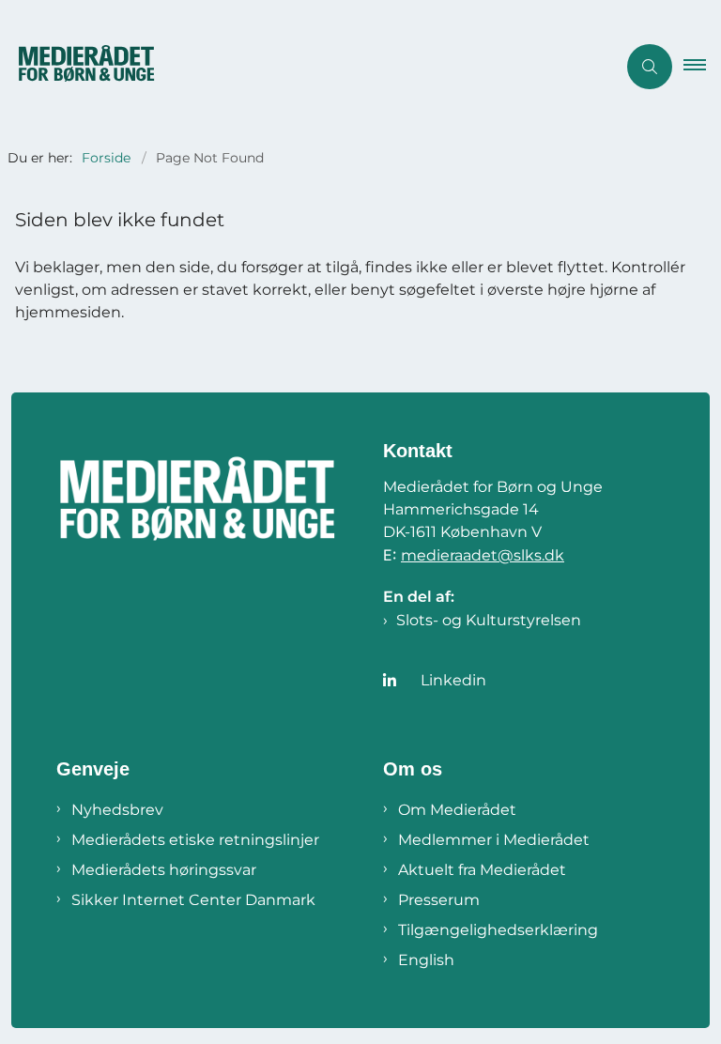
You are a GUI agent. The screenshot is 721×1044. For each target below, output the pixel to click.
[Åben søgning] (649, 66)
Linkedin (453, 680)
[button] (702, 67)
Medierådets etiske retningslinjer (195, 840)
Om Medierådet (457, 810)
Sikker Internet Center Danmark (193, 900)
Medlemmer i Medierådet (494, 840)
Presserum (439, 900)
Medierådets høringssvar (163, 870)
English (426, 960)
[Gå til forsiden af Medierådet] (300, 66)
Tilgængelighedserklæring (498, 930)
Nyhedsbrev (117, 810)
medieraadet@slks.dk (482, 555)
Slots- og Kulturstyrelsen (488, 620)
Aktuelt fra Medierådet (482, 870)
